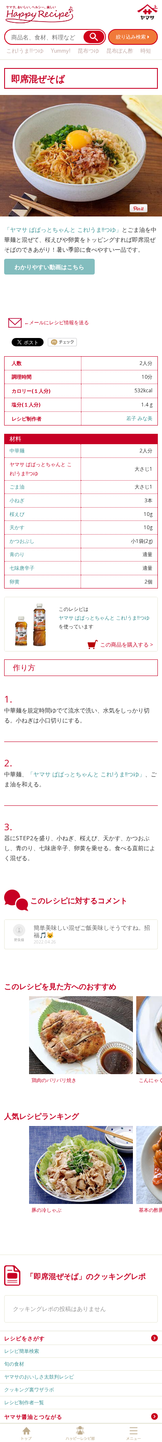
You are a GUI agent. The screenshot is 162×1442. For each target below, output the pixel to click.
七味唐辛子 (22, 567)
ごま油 (17, 486)
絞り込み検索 (131, 36)
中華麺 (17, 450)
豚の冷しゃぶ (46, 1209)
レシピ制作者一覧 (24, 1402)
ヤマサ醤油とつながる (33, 1416)
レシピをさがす (24, 1338)
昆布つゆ (88, 51)
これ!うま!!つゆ (25, 51)
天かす (17, 527)
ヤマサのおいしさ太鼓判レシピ (39, 1376)
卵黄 (15, 581)
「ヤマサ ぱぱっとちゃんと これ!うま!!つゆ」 (63, 229)
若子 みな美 (139, 418)
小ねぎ (17, 500)
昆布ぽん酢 (119, 51)
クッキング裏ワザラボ (29, 1389)
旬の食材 (14, 1363)
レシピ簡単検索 (21, 1350)
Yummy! (61, 51)
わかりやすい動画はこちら (49, 267)
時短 (145, 51)
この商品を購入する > (126, 644)
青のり (17, 554)
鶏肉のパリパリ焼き (54, 1080)
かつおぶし (22, 541)
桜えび (17, 514)
